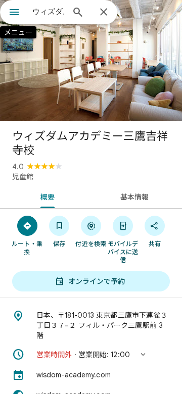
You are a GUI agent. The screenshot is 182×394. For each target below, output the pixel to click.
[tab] (45, 196)
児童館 (22, 176)
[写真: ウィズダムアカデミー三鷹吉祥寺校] (91, 60)
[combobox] (48, 12)
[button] (91, 354)
